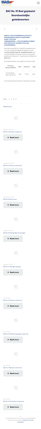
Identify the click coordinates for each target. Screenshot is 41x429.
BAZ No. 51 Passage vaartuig (12, 267)
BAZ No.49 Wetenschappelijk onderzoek (15, 334)
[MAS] (7, 2)
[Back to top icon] (20, 416)
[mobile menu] (38, 3)
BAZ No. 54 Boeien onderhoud (12, 165)
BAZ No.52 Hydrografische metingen (14, 233)
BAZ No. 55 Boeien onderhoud (12, 132)
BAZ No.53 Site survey (10, 199)
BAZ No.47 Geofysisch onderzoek (13, 401)
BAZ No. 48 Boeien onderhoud (12, 368)
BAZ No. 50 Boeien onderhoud (12, 300)
